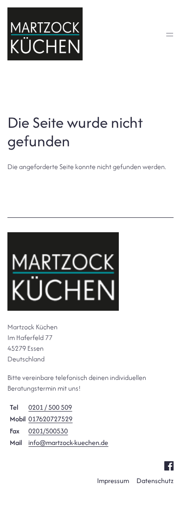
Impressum (113, 480)
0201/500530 (48, 431)
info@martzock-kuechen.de (68, 442)
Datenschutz (155, 480)
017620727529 (50, 419)
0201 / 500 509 (50, 407)
